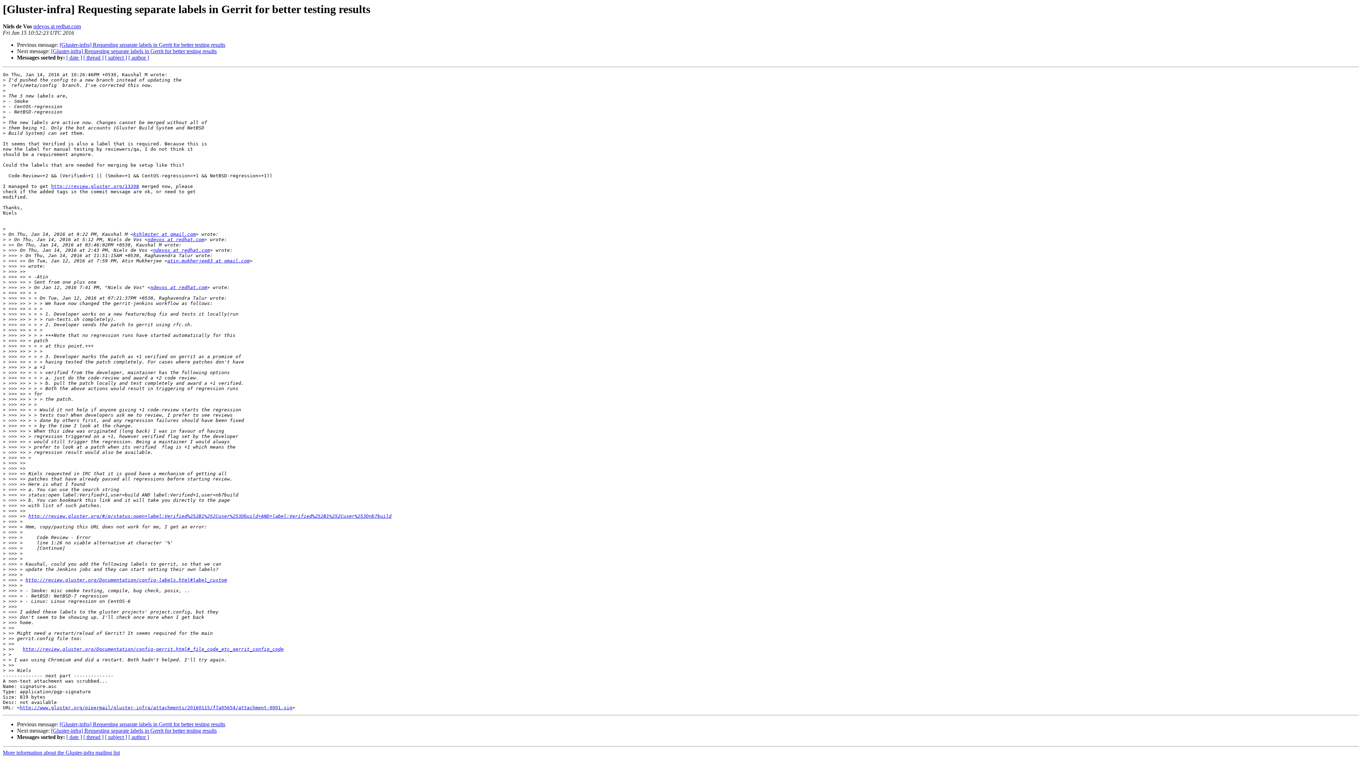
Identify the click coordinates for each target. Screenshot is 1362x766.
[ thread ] (93, 58)
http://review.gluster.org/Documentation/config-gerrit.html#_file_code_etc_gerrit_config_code (153, 649)
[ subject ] (116, 58)
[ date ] (74, 58)
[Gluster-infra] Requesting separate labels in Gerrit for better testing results (142, 45)
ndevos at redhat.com (57, 26)
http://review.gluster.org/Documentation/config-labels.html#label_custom (126, 580)
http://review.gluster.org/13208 (95, 186)
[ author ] (138, 58)
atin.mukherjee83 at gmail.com (208, 260)
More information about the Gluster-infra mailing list (61, 753)
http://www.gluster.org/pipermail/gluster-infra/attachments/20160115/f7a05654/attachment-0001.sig (156, 707)
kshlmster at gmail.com (164, 234)
